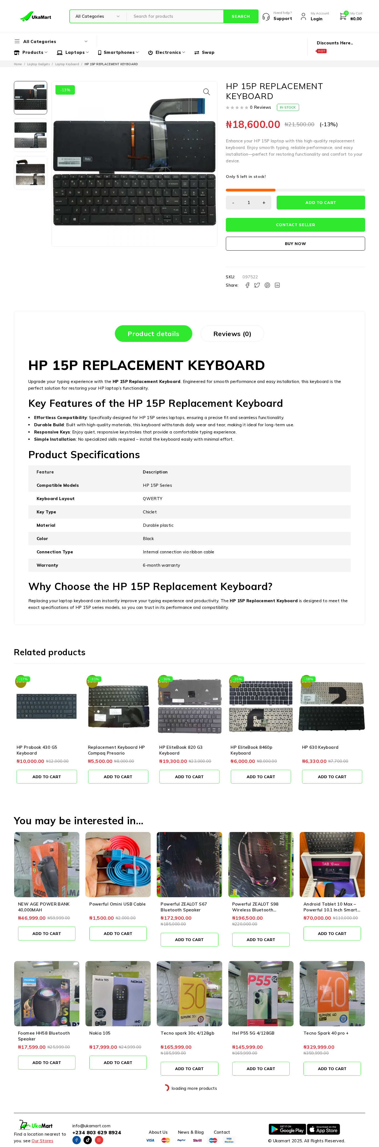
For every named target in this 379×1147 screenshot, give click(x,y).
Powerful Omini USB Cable (117, 904)
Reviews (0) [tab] (232, 333)
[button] (207, 92)
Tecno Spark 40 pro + (326, 1033)
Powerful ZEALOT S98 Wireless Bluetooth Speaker (255, 909)
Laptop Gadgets (38, 64)
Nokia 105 (99, 1033)
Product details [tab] (154, 333)
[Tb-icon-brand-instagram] (99, 1140)
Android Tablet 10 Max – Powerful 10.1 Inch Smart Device (330, 909)
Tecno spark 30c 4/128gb (187, 1033)
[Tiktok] (88, 1140)
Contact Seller (295, 224)
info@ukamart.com (91, 1125)
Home (18, 64)
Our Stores (42, 1140)
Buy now (295, 243)
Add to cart (320, 202)
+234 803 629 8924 (96, 1132)
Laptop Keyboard (67, 64)
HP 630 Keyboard (320, 747)
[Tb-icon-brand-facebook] (76, 1140)
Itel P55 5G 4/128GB (253, 1033)
